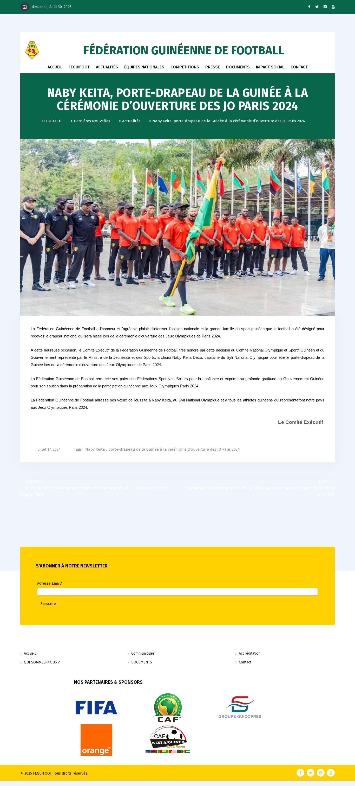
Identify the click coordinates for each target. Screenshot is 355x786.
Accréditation (249, 653)
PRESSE (212, 67)
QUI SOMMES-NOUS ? (42, 662)
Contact (245, 662)
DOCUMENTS (238, 67)
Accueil (55, 67)
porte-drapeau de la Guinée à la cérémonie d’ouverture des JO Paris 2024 (174, 449)
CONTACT (299, 67)
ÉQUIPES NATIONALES (144, 67)
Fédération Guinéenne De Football (183, 50)
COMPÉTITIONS (184, 67)
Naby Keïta (95, 449)
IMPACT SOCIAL (270, 67)
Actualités (107, 67)
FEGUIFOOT (79, 67)
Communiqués (143, 653)
